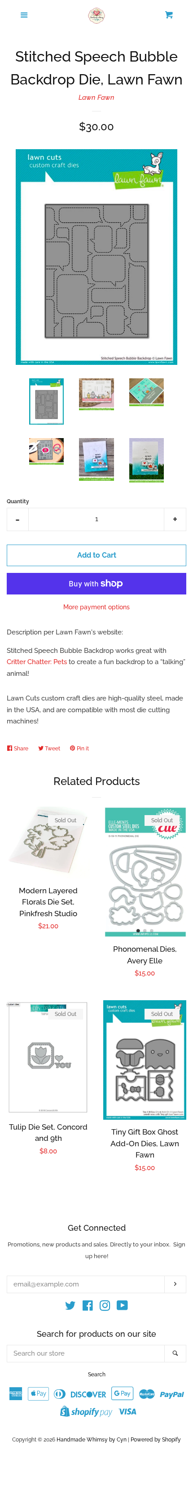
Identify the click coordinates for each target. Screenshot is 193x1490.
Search (96, 1374)
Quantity (18, 501)
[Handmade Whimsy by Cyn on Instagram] (105, 1308)
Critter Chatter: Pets (37, 662)
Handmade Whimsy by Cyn (92, 1440)
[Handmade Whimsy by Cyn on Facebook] (87, 1308)
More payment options (96, 607)
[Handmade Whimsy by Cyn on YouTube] (122, 1308)
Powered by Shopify (156, 1440)
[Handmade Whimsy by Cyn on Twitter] (70, 1308)
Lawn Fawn (96, 97)
